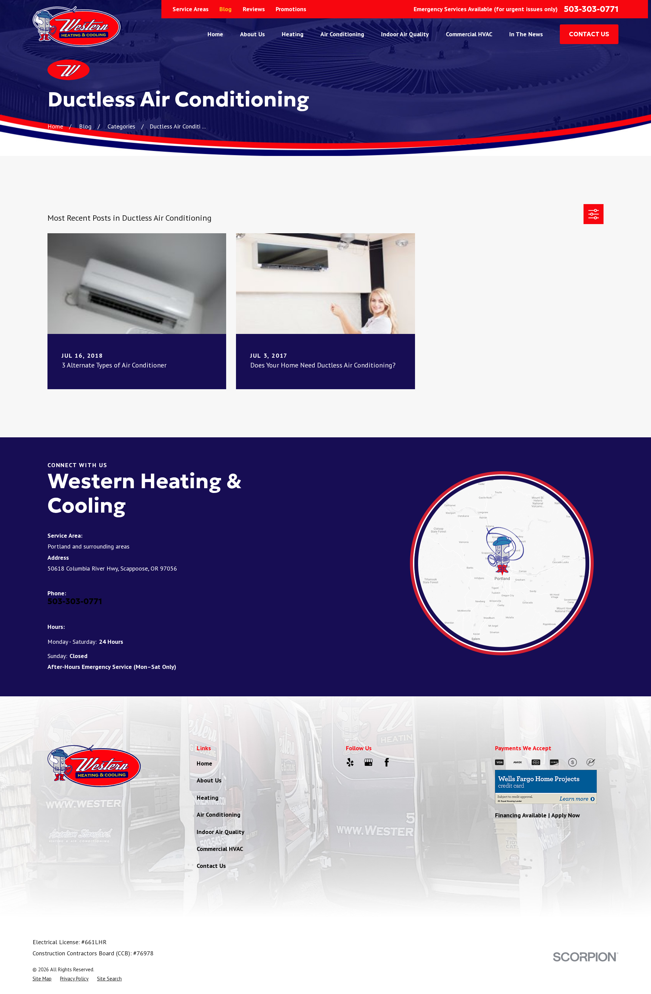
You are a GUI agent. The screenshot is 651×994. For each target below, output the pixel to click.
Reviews (254, 9)
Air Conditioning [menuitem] (342, 34)
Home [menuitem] (215, 34)
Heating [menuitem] (292, 34)
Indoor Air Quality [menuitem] (405, 34)
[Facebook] (386, 762)
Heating (207, 797)
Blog (225, 9)
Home (204, 763)
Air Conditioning (218, 814)
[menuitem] (42, 978)
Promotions (291, 9)
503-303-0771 (591, 9)
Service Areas (191, 9)
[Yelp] (350, 762)
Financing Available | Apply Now (537, 815)
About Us (209, 780)
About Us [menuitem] (252, 34)
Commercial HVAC (220, 849)
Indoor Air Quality (220, 832)
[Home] (77, 26)
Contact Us (211, 866)
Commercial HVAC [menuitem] (469, 34)
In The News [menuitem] (526, 34)
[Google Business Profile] (368, 762)
